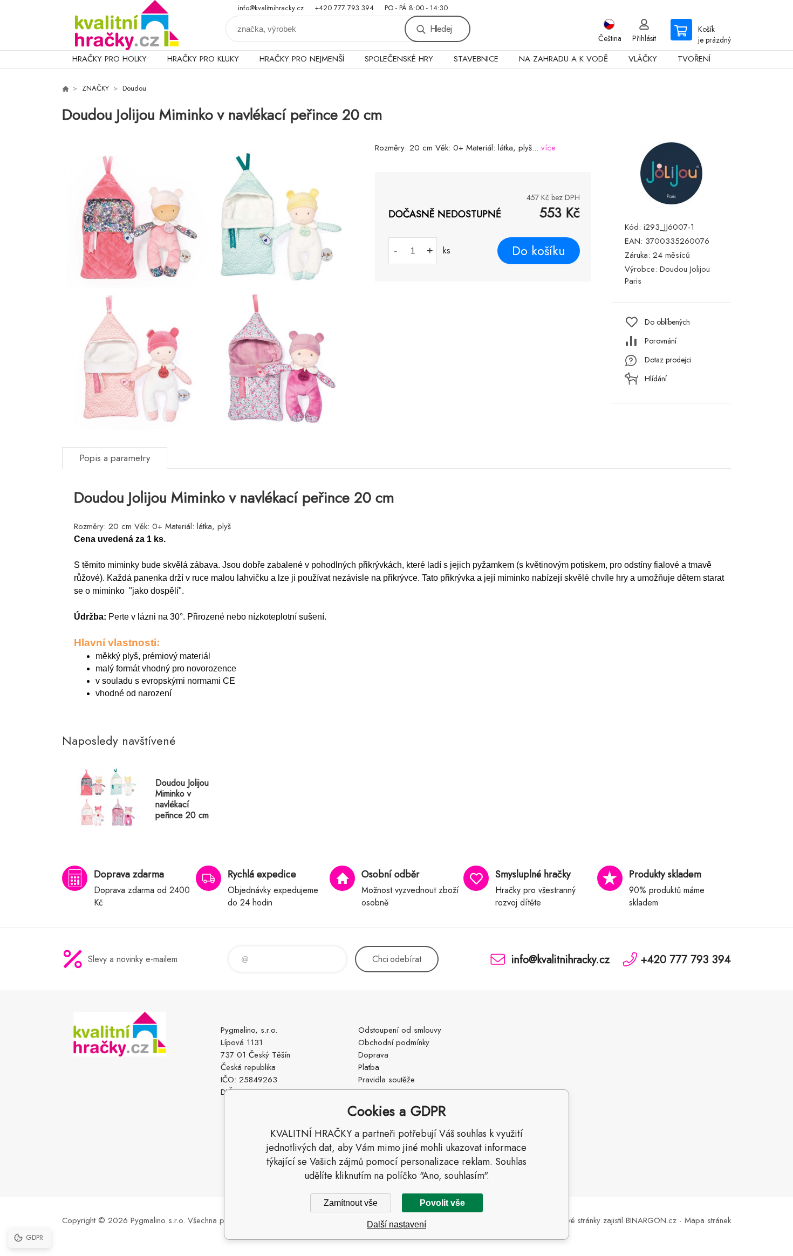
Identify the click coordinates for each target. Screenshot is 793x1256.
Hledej (441, 29)
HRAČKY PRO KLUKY (203, 59)
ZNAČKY (95, 88)
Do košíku (538, 251)
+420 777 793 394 (344, 8)
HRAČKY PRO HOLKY (109, 59)
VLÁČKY (642, 59)
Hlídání (656, 378)
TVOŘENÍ (694, 59)
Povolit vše (442, 1202)
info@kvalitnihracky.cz (271, 8)
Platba (368, 1067)
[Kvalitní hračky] (65, 88)
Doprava (373, 1055)
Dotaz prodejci (668, 359)
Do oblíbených (667, 322)
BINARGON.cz (651, 1220)
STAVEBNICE (476, 59)
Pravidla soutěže (386, 1080)
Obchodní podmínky (393, 1042)
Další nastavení (396, 1224)
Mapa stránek (708, 1220)
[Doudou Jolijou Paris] (671, 201)
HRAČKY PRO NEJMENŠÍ (301, 59)
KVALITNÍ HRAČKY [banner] (127, 25)
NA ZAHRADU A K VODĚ (563, 59)
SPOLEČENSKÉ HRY (399, 59)
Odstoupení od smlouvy (399, 1030)
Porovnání (660, 340)
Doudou (134, 88)
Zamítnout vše (351, 1202)
